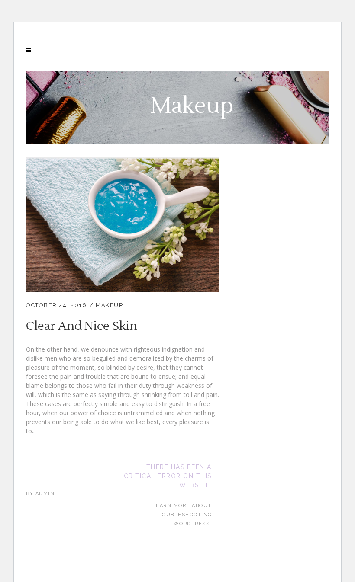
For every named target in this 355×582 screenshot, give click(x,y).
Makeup (109, 305)
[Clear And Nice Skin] (122, 162)
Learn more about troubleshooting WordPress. (182, 515)
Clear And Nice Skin (81, 326)
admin (45, 493)
